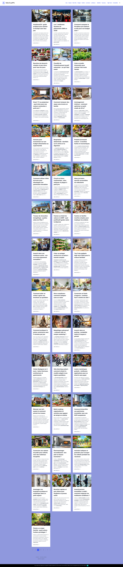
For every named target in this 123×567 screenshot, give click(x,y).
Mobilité (99, 2)
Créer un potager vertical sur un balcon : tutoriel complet (61, 255)
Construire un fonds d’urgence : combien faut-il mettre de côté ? (81, 295)
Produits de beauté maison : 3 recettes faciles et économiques (82, 141)
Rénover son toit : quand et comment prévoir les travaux (39, 411)
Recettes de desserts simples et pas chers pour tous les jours (40, 65)
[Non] (121, 565)
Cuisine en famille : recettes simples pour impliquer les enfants (81, 218)
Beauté (70, 2)
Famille (83, 2)
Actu (67, 2)
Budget (79, 2)
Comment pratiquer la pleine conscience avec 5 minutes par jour (41, 332)
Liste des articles (43, 557)
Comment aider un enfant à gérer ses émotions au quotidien (40, 295)
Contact (37, 557)
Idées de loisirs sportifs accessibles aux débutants (81, 180)
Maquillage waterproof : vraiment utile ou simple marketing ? (61, 332)
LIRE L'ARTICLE (57, 44)
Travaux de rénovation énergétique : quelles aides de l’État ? (40, 218)
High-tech (109, 2)
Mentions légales (41, 558)
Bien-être (75, 2)
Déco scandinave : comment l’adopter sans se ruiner (60, 295)
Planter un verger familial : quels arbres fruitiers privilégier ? (40, 530)
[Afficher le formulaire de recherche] (120, 3)
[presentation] (41, 16)
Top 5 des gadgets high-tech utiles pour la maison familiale (82, 255)
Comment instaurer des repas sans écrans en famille (61, 104)
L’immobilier (115, 2)
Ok (87, 565)
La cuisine (88, 2)
